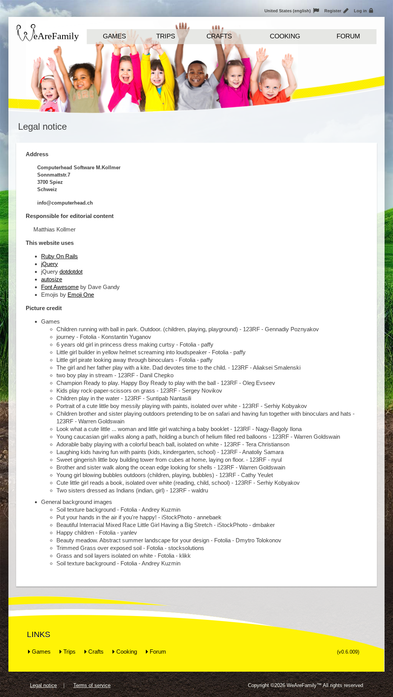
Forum (348, 36)
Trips (165, 36)
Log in (363, 10)
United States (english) (291, 10)
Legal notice (43, 685)
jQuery (49, 264)
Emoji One (81, 294)
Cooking (285, 36)
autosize (51, 279)
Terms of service (92, 685)
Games (114, 36)
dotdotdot (71, 271)
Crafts (219, 36)
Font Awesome (60, 287)
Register (336, 10)
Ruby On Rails (59, 256)
